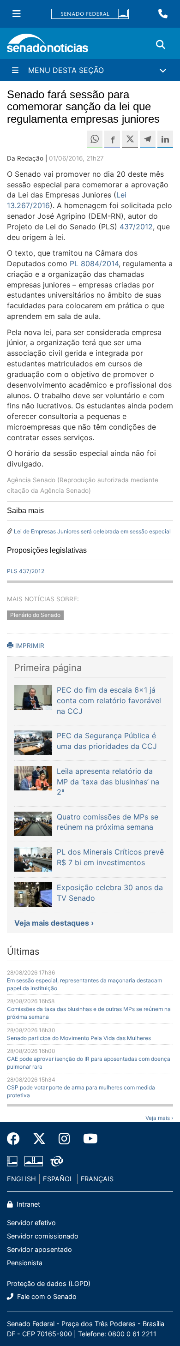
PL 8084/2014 (94, 263)
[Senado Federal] (90, 14)
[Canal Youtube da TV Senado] (87, 1139)
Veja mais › (159, 1117)
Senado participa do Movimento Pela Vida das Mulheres (79, 1038)
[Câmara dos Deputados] (12, 1161)
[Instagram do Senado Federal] (64, 1139)
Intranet (27, 1204)
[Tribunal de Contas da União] (56, 1161)
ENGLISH (21, 1179)
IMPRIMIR (28, 645)
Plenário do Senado (35, 614)
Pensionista (24, 1263)
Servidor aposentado (39, 1249)
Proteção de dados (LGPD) (48, 1283)
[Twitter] (39, 1139)
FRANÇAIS (97, 1179)
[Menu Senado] (17, 14)
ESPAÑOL (58, 1179)
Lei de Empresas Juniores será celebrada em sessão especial (92, 531)
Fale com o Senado (46, 1296)
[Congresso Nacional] (33, 1161)
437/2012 (136, 226)
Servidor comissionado (42, 1236)
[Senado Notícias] (47, 46)
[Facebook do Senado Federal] (16, 1139)
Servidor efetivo (31, 1222)
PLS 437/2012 (25, 571)
